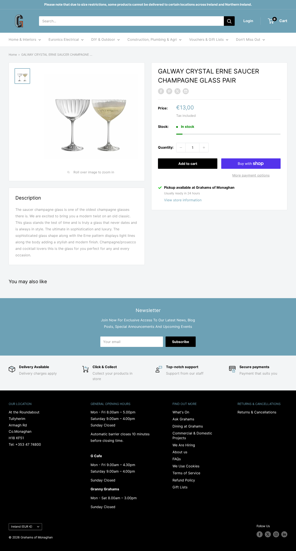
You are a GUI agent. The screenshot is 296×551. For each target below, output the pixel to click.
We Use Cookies (185, 466)
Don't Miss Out (248, 39)
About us (179, 452)
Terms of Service (186, 473)
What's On (180, 412)
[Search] (229, 21)
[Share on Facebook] (161, 91)
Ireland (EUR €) (21, 526)
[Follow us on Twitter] (268, 534)
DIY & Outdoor (103, 39)
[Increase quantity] (203, 147)
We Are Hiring (183, 445)
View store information (183, 200)
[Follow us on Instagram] (276, 534)
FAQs (176, 459)
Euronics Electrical (64, 39)
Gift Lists (179, 487)
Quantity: (166, 147)
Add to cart (187, 163)
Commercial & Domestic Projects (192, 435)
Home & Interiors (22, 39)
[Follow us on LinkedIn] (284, 534)
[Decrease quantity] (180, 147)
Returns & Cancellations (256, 412)
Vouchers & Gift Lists (206, 39)
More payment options (251, 175)
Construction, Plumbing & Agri (152, 39)
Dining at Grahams (187, 426)
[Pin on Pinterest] (169, 91)
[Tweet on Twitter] (177, 91)
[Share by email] (186, 91)
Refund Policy (183, 480)
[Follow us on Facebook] (260, 534)
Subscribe (180, 342)
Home (13, 54)
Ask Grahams (183, 419)
